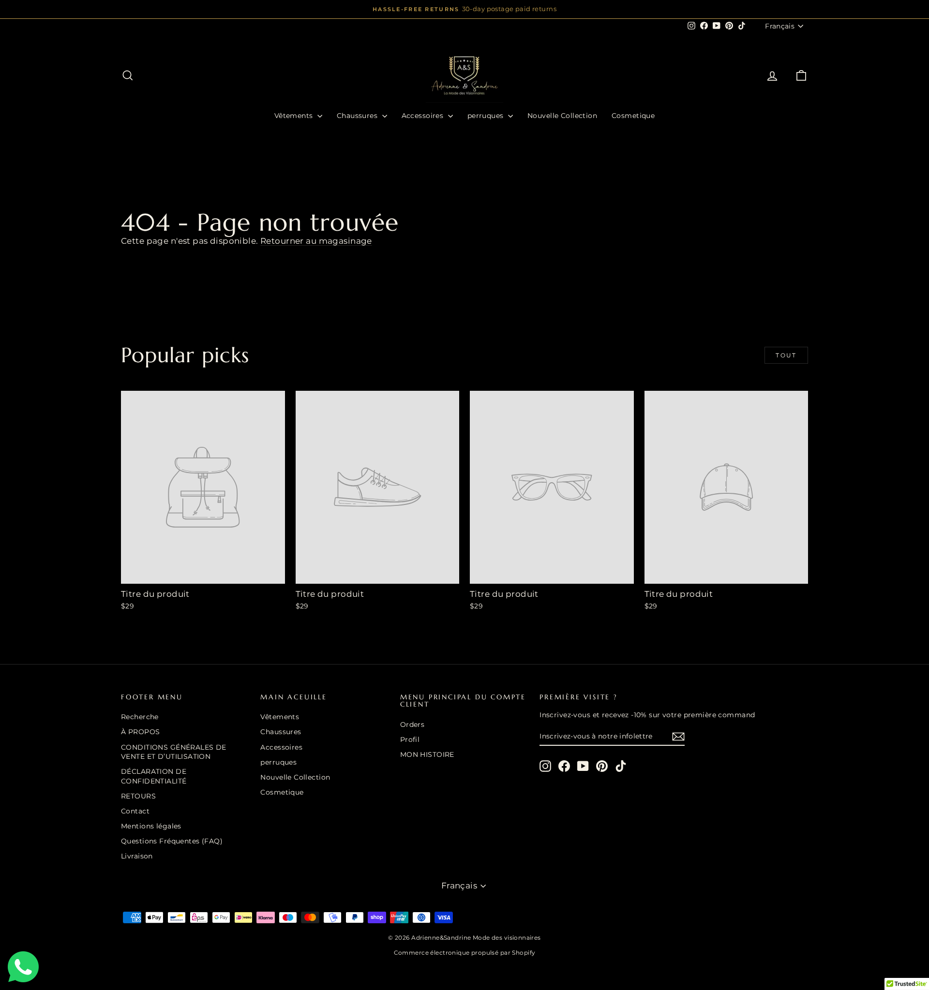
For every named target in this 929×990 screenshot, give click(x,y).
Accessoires (424, 115)
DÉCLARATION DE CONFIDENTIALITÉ (153, 776)
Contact (135, 811)
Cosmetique (633, 115)
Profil (410, 739)
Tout (786, 355)
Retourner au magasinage (316, 241)
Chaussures (358, 115)
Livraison (137, 856)
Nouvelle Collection (562, 115)
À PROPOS (140, 731)
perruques (486, 115)
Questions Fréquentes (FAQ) (172, 841)
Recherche (140, 716)
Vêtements (294, 115)
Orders (412, 724)
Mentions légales (151, 826)
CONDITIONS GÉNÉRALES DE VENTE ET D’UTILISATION (173, 752)
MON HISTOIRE (427, 754)
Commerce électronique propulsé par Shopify (465, 952)
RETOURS (138, 796)
